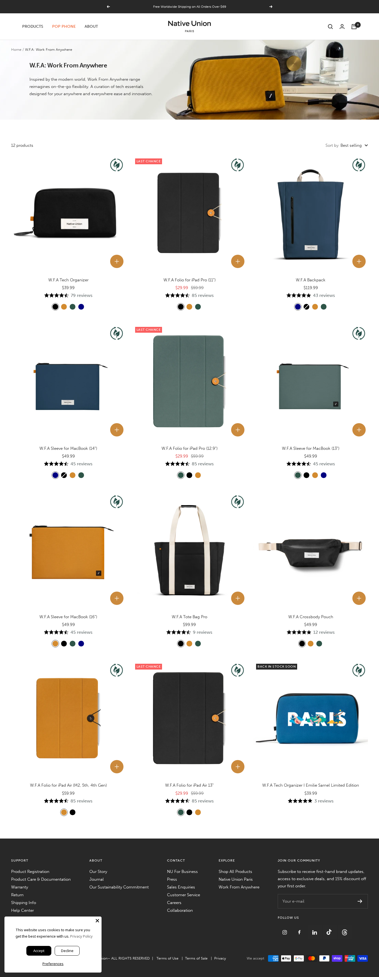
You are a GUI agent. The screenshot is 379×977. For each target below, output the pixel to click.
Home (16, 49)
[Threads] (345, 928)
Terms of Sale (196, 958)
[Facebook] (300, 928)
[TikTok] (330, 928)
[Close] (97, 920)
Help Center (22, 910)
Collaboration (180, 910)
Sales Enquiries (181, 887)
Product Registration (30, 871)
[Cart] (354, 26)
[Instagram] (285, 928)
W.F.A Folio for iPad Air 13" (189, 785)
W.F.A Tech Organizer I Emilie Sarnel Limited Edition (310, 785)
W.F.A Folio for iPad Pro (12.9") (189, 448)
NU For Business (182, 871)
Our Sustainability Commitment (119, 887)
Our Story (98, 871)
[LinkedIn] (315, 928)
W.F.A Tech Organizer (68, 279)
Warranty (19, 887)
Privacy (220, 958)
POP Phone (64, 26)
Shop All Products (235, 871)
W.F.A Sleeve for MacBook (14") (68, 448)
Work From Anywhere (239, 887)
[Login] (342, 26)
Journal (96, 879)
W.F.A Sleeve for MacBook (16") (68, 616)
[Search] (330, 26)
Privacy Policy (81, 936)
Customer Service (183, 894)
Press (172, 879)
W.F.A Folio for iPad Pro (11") (189, 279)
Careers (174, 902)
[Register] (360, 901)
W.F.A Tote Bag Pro (189, 616)
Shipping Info (23, 902)
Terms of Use (167, 958)
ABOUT (91, 26)
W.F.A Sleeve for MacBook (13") (310, 448)
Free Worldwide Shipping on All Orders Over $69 (189, 7)
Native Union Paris (236, 879)
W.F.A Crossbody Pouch (310, 616)
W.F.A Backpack (310, 279)
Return (17, 894)
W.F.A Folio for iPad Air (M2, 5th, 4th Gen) (68, 785)
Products (32, 26)
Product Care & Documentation (41, 879)
